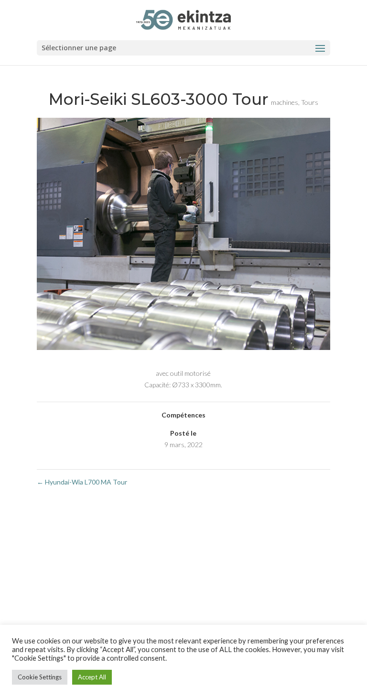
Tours (309, 102)
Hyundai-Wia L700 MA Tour (82, 482)
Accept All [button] (92, 677)
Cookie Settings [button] (40, 677)
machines (284, 102)
